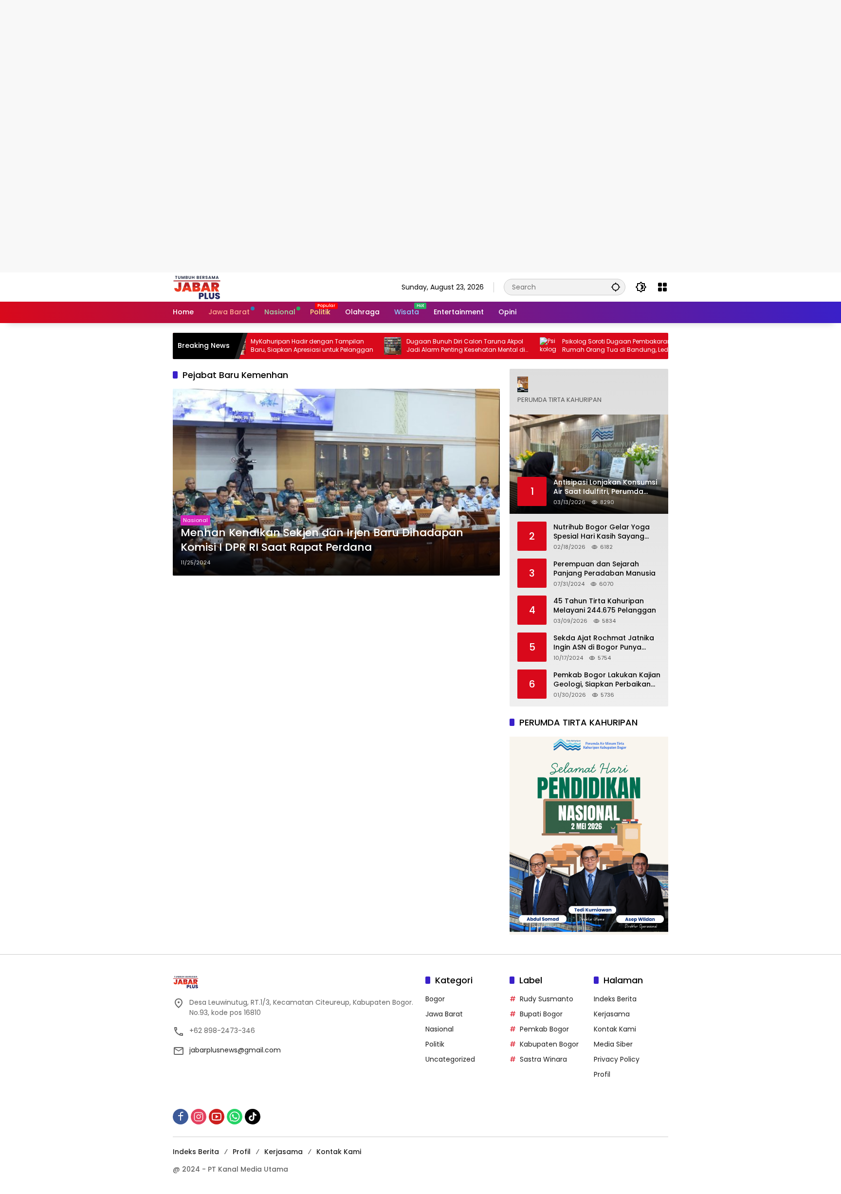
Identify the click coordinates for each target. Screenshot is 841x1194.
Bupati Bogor (541, 1014)
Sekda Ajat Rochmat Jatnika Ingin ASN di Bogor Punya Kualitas (603, 642)
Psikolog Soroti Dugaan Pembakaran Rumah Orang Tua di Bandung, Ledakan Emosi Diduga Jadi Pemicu (584, 346)
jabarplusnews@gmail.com (235, 1050)
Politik (434, 1044)
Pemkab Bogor (544, 1029)
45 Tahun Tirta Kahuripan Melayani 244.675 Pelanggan (604, 606)
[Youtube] (216, 1116)
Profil (602, 1074)
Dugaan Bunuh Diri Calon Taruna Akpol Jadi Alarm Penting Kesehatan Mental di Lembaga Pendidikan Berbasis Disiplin (427, 346)
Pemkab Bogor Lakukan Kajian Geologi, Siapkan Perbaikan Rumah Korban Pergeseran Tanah (606, 679)
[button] (615, 287)
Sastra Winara (543, 1059)
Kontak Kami (615, 1029)
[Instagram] (198, 1116)
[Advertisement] (292, 68)
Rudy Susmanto (546, 999)
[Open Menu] (662, 287)
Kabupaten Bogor (549, 1044)
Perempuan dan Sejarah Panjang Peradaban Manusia (604, 569)
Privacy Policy (617, 1059)
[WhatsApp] (234, 1116)
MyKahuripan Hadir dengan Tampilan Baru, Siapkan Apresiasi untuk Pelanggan (273, 346)
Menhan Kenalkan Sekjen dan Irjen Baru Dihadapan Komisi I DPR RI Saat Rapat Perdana (322, 540)
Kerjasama (612, 1014)
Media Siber (613, 1044)
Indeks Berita (615, 999)
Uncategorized (450, 1059)
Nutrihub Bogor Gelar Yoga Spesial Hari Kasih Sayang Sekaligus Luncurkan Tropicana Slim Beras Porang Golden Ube (605, 532)
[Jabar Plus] (209, 286)
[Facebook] (180, 1116)
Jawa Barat (444, 1014)
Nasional (195, 520)
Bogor (435, 999)
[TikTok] (252, 1116)
